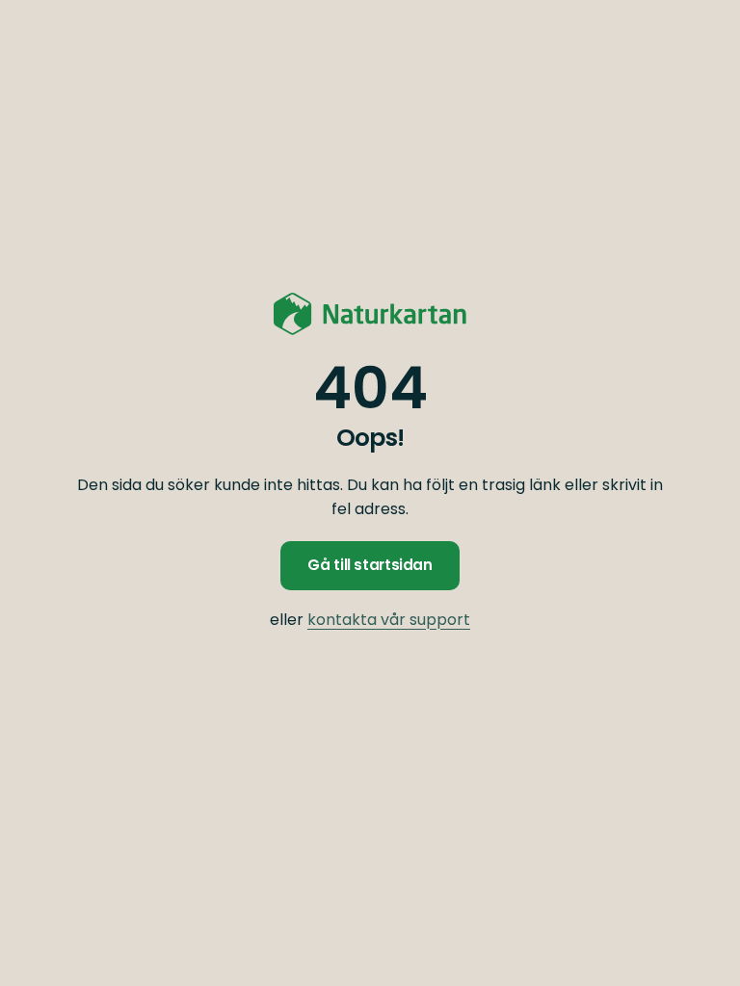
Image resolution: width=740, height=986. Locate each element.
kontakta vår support (388, 620)
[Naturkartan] (370, 314)
